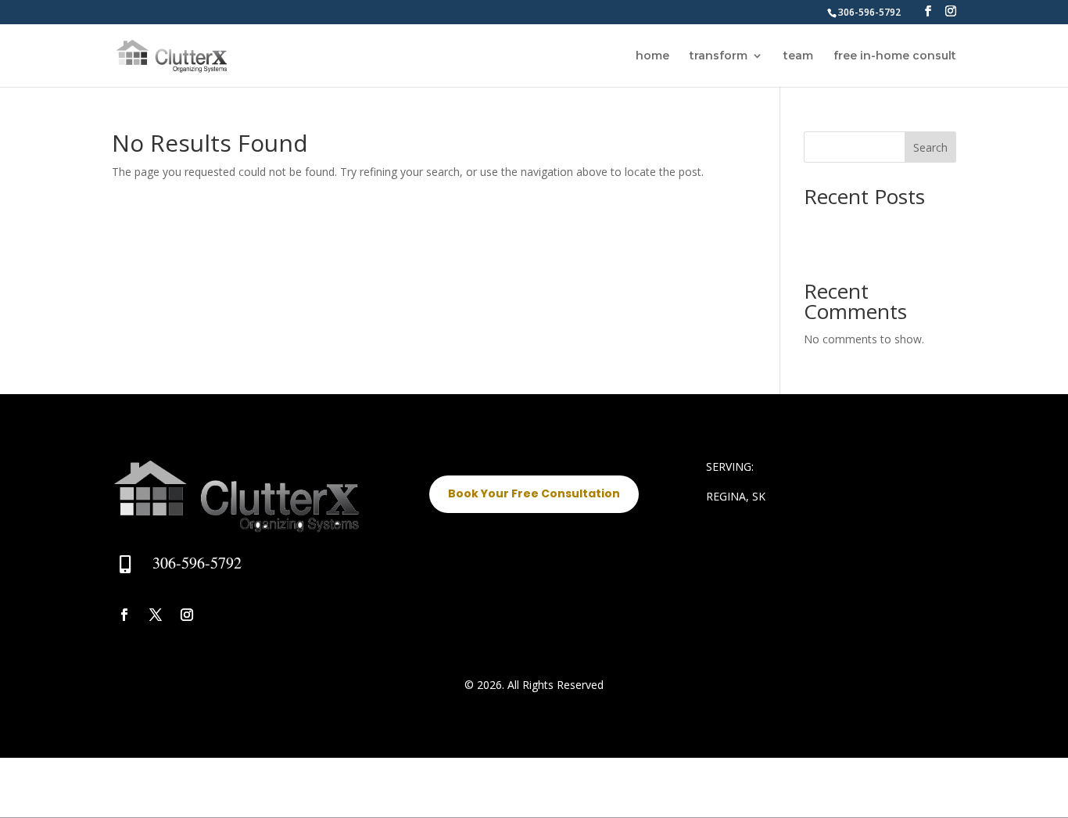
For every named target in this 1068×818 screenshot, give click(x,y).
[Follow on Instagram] (186, 614)
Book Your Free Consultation (534, 493)
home (652, 56)
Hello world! (833, 247)
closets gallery (840, 223)
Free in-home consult (299, 790)
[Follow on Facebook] (124, 614)
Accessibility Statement (170, 790)
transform (718, 56)
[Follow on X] (155, 614)
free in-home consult (894, 56)
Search (930, 147)
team (798, 56)
